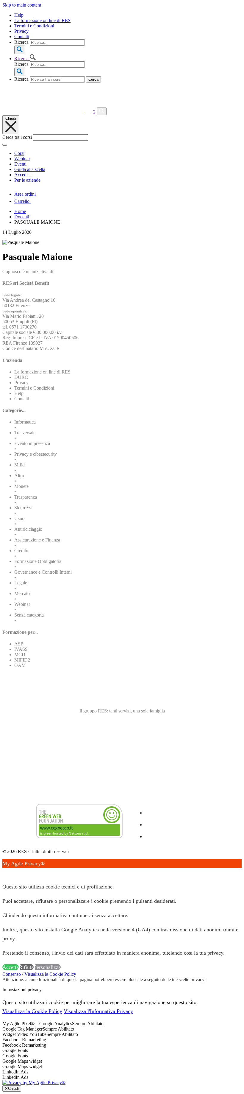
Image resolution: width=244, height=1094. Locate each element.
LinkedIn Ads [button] (15, 1071)
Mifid (19, 464)
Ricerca (21, 42)
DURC (21, 377)
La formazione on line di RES (42, 20)
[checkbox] (122, 1045)
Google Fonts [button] (15, 1050)
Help (19, 15)
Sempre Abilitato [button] (88, 1023)
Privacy (21, 31)
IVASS (21, 649)
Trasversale (24, 432)
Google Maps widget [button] (22, 1061)
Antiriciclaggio (28, 529)
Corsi (19, 153)
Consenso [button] (11, 974)
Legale (20, 582)
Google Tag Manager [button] (22, 1028)
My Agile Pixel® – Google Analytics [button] (37, 1023)
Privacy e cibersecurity (35, 454)
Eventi (20, 163)
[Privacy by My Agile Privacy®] (33, 1082)
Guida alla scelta (29, 169)
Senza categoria (29, 614)
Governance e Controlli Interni (43, 572)
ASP (18, 643)
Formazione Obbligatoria (37, 561)
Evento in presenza (32, 443)
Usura (20, 518)
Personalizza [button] (47, 967)
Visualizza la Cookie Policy (50, 974)
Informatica (25, 421)
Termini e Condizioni (34, 25)
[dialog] (122, 915)
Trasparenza (25, 496)
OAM (20, 665)
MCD (19, 654)
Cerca (93, 79)
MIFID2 (22, 659)
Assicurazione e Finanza (37, 539)
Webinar (22, 158)
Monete (21, 486)
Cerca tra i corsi (17, 137)
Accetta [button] (10, 967)
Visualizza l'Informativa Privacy (98, 1011)
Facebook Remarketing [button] (24, 1039)
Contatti (21, 36)
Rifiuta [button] (26, 967)
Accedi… (23, 174)
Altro (19, 475)
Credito (21, 550)
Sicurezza (23, 507)
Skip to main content (21, 4)
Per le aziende (27, 180)
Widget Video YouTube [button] (24, 1034)
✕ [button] (4, 872)
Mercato (22, 593)
